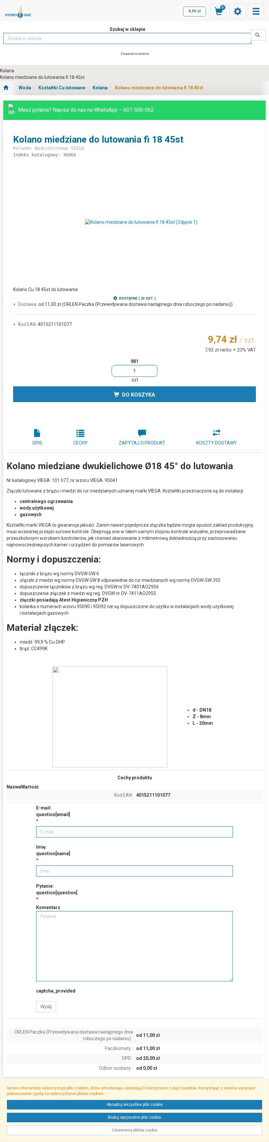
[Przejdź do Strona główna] (5, 88)
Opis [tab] (37, 442)
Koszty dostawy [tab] (216, 442)
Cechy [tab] (80, 442)
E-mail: (53, 811)
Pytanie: (56, 889)
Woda (25, 87)
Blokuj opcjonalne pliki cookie (134, 1117)
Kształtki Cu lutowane (61, 87)
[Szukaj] (258, 35)
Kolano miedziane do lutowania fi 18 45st (159, 87)
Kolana (100, 87)
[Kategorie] (256, 11)
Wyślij (46, 1006)
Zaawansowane (134, 53)
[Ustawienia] (237, 11)
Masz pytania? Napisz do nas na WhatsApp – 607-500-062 (86, 110)
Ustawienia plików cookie (134, 1130)
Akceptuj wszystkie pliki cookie (135, 1104)
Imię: (53, 850)
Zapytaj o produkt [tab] (142, 442)
